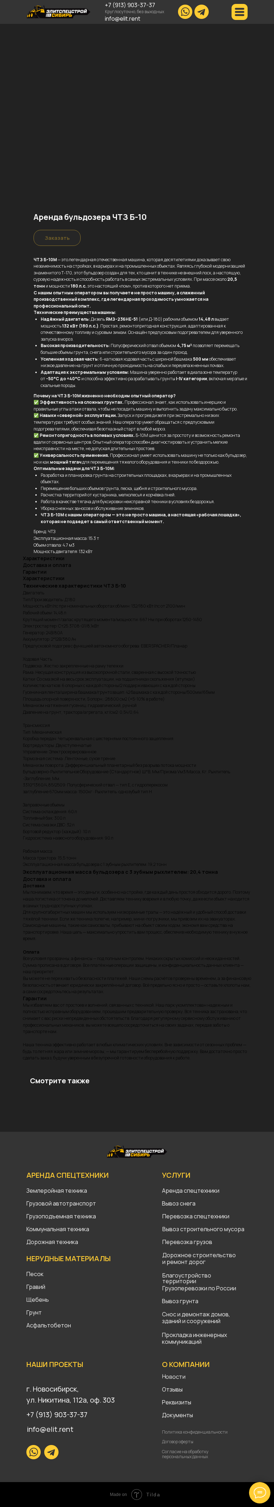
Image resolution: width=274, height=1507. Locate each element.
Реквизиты (176, 1402)
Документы (177, 1415)
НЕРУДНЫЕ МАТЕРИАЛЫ (68, 1258)
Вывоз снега (179, 1203)
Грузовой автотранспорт (61, 1203)
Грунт (34, 1312)
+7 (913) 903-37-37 (130, 5)
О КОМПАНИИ (186, 1364)
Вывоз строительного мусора (203, 1229)
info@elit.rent (122, 18)
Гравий (35, 1287)
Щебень (37, 1300)
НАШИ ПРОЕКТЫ (54, 1364)
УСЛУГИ (176, 1175)
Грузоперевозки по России (199, 1288)
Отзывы (172, 1389)
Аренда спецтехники (190, 1190)
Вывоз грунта (180, 1301)
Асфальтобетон (48, 1325)
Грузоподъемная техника (61, 1216)
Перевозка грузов (187, 1242)
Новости (174, 1376)
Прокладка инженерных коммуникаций (194, 1338)
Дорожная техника (52, 1242)
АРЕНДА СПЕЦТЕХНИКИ (67, 1175)
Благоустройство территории (186, 1278)
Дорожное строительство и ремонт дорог (199, 1258)
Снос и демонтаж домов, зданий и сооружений (196, 1317)
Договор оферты (177, 1442)
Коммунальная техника (57, 1229)
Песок (35, 1274)
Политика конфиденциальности (195, 1432)
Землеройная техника (56, 1190)
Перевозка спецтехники (195, 1216)
